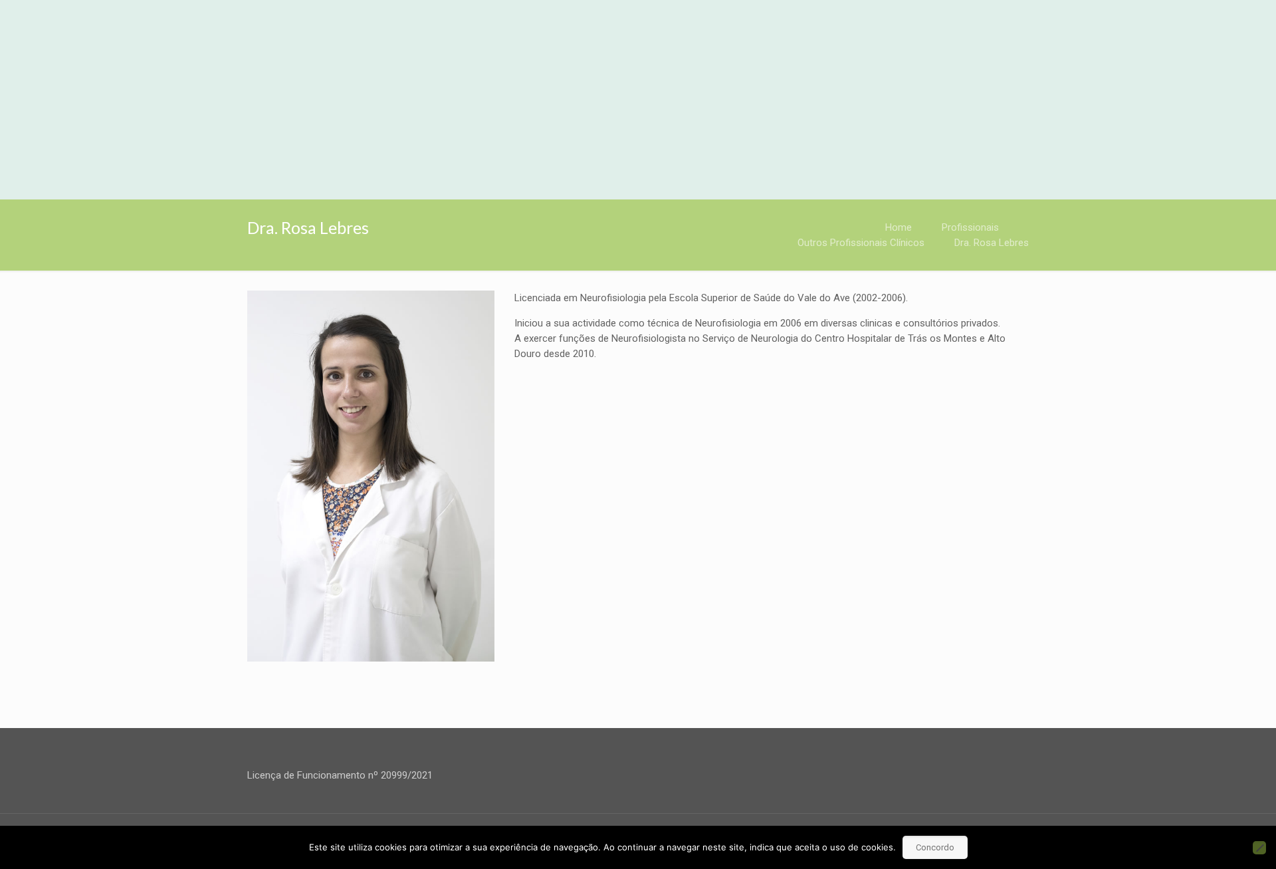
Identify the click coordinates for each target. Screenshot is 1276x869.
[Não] (1259, 847)
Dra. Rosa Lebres (991, 243)
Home (898, 227)
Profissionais (970, 227)
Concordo (935, 847)
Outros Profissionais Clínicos (861, 243)
